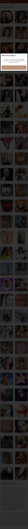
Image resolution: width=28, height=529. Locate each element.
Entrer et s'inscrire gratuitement (14, 67)
